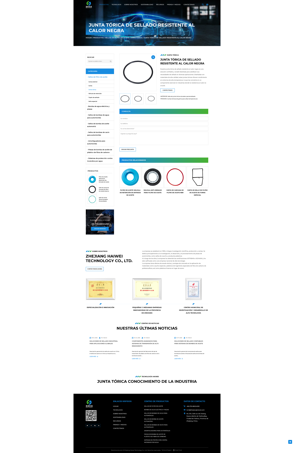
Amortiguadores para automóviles (157, 430)
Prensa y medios (173, 4)
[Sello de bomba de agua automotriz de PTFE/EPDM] (152, 177)
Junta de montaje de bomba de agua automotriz (130, 192)
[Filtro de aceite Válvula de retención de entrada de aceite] (175, 177)
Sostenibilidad (147, 4)
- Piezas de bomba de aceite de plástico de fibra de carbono (99, 151)
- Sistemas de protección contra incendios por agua (99, 159)
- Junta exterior (92, 82)
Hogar (89, 38)
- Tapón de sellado (93, 97)
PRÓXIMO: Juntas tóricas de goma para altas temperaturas (179, 99)
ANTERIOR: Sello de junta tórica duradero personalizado (177, 96)
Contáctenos (189, 4)
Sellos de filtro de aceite (117, 38)
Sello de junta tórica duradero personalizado (103, 199)
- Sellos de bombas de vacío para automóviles (98, 133)
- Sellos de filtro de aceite (97, 77)
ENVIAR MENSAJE (100, 228)
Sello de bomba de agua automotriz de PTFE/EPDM (152, 191)
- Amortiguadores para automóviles (96, 142)
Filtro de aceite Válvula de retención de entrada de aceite (104, 179)
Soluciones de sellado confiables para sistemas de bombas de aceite (188, 342)
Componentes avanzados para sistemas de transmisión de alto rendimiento (145, 343)
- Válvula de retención (95, 93)
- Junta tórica (92, 89)
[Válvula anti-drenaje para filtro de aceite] (197, 177)
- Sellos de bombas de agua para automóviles (98, 116)
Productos (104, 4)
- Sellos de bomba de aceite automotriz (98, 125)
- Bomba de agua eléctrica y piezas (98, 107)
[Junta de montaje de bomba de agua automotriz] (130, 177)
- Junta (90, 85)
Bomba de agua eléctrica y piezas (156, 409)
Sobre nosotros (131, 4)
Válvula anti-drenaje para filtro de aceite (197, 191)
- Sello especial (92, 101)
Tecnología (116, 4)
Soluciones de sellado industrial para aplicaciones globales (104, 342)
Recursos (160, 4)
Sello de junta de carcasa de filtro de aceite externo (104, 189)
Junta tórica (136, 38)
